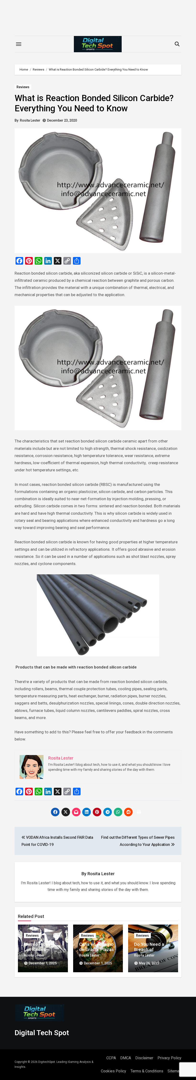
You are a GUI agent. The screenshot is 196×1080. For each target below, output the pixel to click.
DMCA (125, 1058)
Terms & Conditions (147, 1071)
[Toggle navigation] (18, 44)
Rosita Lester (30, 120)
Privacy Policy (169, 1058)
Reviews (22, 87)
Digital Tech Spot (42, 1033)
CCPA (111, 1058)
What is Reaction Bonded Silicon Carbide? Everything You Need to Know (94, 103)
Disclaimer (144, 1058)
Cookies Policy (113, 1071)
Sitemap (174, 1071)
